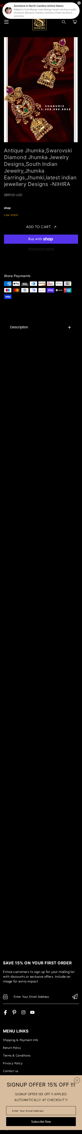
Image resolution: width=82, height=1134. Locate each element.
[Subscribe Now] (75, 996)
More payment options (41, 248)
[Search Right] (64, 22)
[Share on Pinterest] (34, 265)
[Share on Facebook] (20, 265)
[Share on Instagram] (41, 265)
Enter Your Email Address (28, 1110)
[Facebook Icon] (5, 1014)
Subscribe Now (41, 1121)
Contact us (10, 1071)
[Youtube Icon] (32, 1014)
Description (19, 327)
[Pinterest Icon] (14, 1014)
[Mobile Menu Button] (6, 21)
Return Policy (12, 1048)
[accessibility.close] (77, 1080)
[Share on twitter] (27, 265)
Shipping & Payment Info (20, 1040)
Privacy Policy (12, 1063)
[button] (74, 22)
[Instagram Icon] (23, 1014)
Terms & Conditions (16, 1055)
